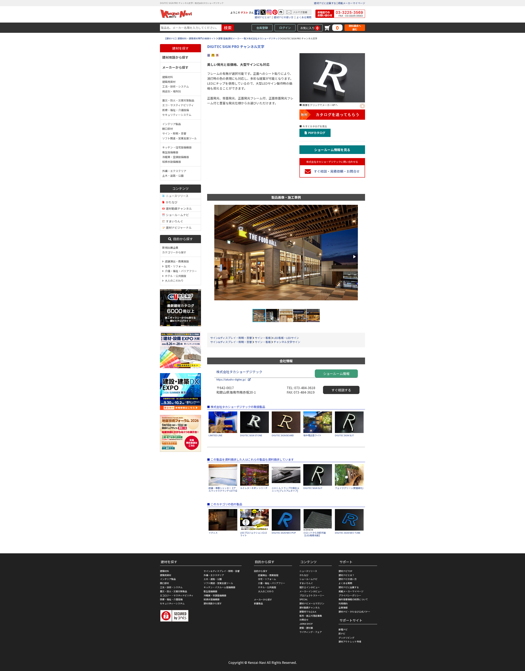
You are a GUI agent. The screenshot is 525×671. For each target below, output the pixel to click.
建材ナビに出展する (325, 3)
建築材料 (167, 77)
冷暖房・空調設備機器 (175, 157)
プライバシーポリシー (350, 595)
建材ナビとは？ (346, 575)
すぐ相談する (341, 389)
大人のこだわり (174, 281)
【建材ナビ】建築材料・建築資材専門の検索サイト (190, 38)
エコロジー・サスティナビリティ (176, 595)
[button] (354, 256)
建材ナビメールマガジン (311, 603)
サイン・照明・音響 (174, 133)
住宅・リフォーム (175, 266)
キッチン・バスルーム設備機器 (219, 587)
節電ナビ (343, 629)
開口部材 (167, 129)
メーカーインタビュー (310, 591)
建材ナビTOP (345, 571)
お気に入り (309, 28)
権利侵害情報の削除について (353, 599)
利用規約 (343, 603)
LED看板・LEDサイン (286, 338)
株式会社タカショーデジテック (264, 38)
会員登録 (262, 28)
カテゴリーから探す (174, 252)
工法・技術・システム (175, 86)
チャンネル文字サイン (287, 342)
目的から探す (182, 238)
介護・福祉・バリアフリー (180, 271)
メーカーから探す (175, 67)
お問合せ (303, 619)
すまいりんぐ (174, 221)
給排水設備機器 (171, 162)
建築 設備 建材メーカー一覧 (232, 38)
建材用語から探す (175, 57)
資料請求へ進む (355, 27)
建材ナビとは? (263, 17)
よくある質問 (304, 17)
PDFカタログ (316, 133)
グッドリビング (346, 637)
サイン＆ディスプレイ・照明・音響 (222, 571)
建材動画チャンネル (178, 208)
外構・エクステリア (174, 171)
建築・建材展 (306, 627)
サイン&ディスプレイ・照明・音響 (231, 338)
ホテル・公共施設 (175, 276)
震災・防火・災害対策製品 (178, 100)
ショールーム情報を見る (332, 149)
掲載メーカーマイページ (351, 3)
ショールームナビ (177, 215)
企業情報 (343, 607)
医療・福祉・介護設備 (175, 110)
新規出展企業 (170, 247)
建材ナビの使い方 (283, 17)
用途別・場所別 (171, 91)
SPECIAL (303, 599)
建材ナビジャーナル (178, 228)
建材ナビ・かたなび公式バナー (354, 611)
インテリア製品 (171, 124)
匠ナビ (342, 633)
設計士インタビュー (309, 587)
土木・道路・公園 (173, 176)
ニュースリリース (176, 196)
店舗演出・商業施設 (176, 261)
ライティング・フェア (310, 631)
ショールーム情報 (336, 373)
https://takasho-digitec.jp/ (232, 379)
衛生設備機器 (170, 152)
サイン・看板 (263, 338)
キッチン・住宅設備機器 (177, 147)
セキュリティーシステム (176, 115)
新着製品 (258, 603)
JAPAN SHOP (306, 623)
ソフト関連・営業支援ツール (179, 138)
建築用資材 (169, 82)
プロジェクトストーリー (311, 595)
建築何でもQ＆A (307, 611)
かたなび (171, 202)
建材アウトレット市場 (350, 641)
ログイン (285, 28)
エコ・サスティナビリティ (178, 105)
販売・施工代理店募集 (310, 615)
